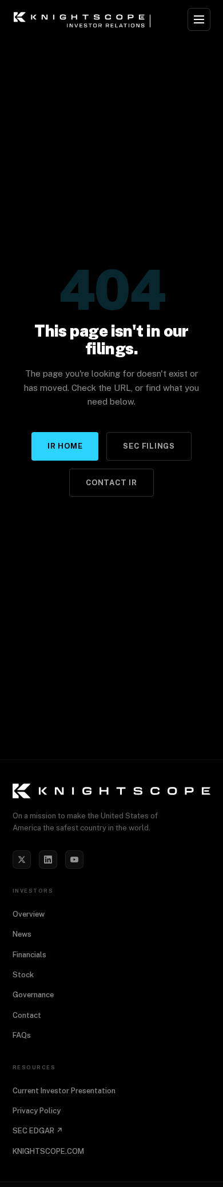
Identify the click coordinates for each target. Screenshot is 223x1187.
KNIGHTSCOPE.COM (48, 1151)
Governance (33, 994)
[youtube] (74, 859)
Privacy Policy (37, 1110)
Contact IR (111, 482)
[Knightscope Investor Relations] (111, 791)
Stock (23, 974)
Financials (29, 954)
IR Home (64, 446)
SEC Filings (149, 446)
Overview (29, 914)
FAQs (22, 1035)
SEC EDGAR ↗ (38, 1130)
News (22, 934)
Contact (27, 1015)
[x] (22, 859)
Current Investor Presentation (64, 1090)
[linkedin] (48, 859)
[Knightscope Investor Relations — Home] (84, 19)
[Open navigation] (199, 19)
